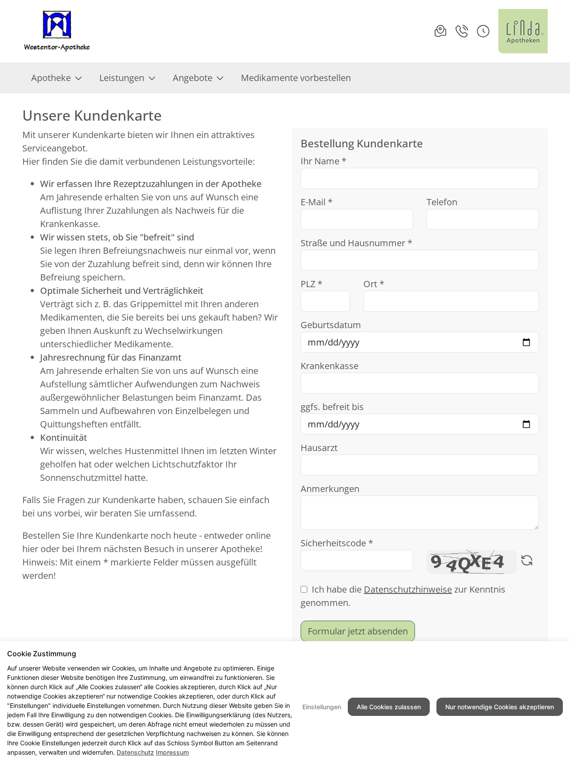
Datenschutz (135, 752)
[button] (483, 31)
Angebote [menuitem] (192, 78)
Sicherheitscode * (337, 543)
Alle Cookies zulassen (389, 707)
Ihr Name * (323, 161)
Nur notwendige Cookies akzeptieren (499, 707)
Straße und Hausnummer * (356, 243)
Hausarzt (319, 448)
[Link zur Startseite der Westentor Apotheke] (58, 31)
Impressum (172, 752)
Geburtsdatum (331, 325)
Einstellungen (321, 707)
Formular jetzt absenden (358, 631)
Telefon (442, 202)
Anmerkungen (330, 489)
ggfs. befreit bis (332, 407)
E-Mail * (317, 202)
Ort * (373, 284)
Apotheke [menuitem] (51, 78)
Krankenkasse (329, 366)
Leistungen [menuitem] (121, 78)
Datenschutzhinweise (408, 589)
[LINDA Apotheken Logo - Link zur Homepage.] (523, 31)
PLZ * (311, 284)
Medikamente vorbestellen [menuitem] (296, 78)
